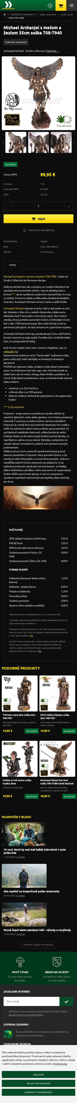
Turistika (20, 856)
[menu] (71, 5)
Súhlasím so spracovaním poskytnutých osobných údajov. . (38, 1013)
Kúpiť (41, 219)
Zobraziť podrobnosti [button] (38, 1092)
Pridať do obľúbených (41, 230)
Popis (12, 264)
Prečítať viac (60, 1063)
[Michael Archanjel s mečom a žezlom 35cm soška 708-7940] (15, 142)
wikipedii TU (11, 351)
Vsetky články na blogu (38, 944)
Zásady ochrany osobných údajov (26, 1014)
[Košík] (61, 5)
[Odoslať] (66, 1001)
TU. (31, 635)
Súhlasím (38, 1074)
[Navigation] (3, 143)
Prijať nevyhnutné (38, 1083)
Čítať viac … (53, 50)
